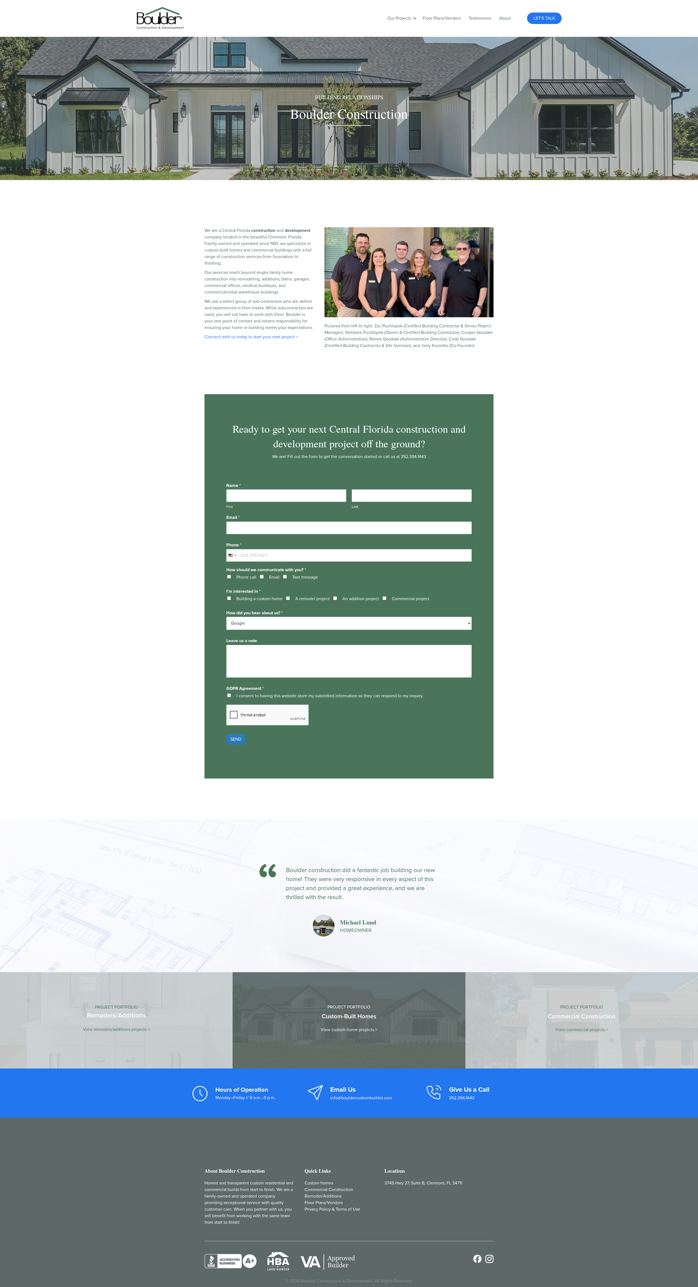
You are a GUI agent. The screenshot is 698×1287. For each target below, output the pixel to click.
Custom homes (319, 1183)
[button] (415, 18)
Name (233, 485)
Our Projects (399, 18)
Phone (233, 545)
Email (233, 517)
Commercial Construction (329, 1189)
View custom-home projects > (349, 1029)
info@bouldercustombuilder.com (361, 1098)
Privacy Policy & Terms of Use (332, 1209)
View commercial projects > (581, 1029)
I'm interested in (243, 591)
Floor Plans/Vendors (442, 18)
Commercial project (410, 598)
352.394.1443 (413, 456)
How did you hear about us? (254, 613)
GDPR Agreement (245, 688)
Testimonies (480, 18)
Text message (305, 577)
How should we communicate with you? (266, 570)
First (229, 507)
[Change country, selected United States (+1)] (232, 555)
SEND (235, 739)
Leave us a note (241, 641)
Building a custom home (259, 598)
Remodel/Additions (323, 1196)
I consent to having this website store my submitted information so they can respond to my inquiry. (329, 696)
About (505, 18)
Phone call (246, 577)
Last (355, 507)
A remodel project (312, 598)
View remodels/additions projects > (116, 1029)
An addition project (360, 598)
